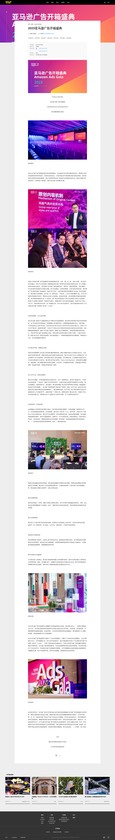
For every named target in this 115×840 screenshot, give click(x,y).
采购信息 (51, 819)
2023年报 (51, 823)
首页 (29, 24)
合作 (74, 815)
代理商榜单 (64, 821)
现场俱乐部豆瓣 (57, 832)
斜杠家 (48, 832)
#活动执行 (43, 38)
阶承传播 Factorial (49, 33)
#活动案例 (62, 38)
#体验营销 (68, 38)
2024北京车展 (51, 821)
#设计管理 (56, 38)
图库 (42, 823)
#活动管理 (37, 38)
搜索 (74, 817)
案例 (32, 24)
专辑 (52, 815)
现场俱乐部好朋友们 (64, 819)
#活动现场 (31, 38)
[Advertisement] (57, 767)
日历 (42, 821)
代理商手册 (64, 817)
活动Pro (67, 832)
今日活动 (42, 819)
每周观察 (51, 817)
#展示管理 (49, 38)
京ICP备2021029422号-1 (75, 837)
